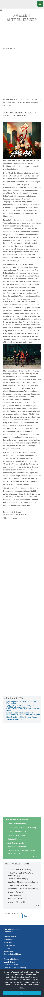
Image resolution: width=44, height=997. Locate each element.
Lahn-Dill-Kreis (10, 962)
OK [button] (22, 993)
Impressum (8, 951)
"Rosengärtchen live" (14, 719)
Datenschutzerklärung (12, 954)
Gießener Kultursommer (17, 839)
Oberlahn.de (8, 932)
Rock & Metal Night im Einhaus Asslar (21, 717)
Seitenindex (8, 940)
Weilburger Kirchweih (15, 899)
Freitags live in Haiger (16, 835)
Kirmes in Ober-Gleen (16, 879)
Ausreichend (14, 512)
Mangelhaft (13, 512)
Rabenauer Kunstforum (16, 847)
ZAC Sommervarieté (15, 843)
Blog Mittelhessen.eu (12, 929)
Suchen (7, 948)
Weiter (35, 856)
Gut (18, 512)
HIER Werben (9, 945)
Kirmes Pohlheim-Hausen (17, 885)
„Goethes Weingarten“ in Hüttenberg (21, 828)
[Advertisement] (22, 76)
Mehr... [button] (22, 988)
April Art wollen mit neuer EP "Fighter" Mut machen (21, 702)
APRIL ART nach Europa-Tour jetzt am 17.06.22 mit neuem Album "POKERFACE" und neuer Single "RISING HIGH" (23, 708)
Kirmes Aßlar (12, 895)
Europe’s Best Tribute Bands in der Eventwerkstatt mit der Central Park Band (23, 714)
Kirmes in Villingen (14, 902)
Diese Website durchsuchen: (14, 913)
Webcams (8, 943)
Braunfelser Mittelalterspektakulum (21, 882)
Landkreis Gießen (11, 965)
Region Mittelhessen (12, 959)
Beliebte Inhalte (10, 937)
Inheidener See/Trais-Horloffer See (21, 889)
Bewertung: (7, 512)
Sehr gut (20, 512)
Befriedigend (16, 512)
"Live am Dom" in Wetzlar (17, 870)
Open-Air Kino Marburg (16, 824)
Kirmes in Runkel (14, 892)
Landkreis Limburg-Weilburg (15, 968)
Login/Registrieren (8, 48)
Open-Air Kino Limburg (16, 831)
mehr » (36, 905)
